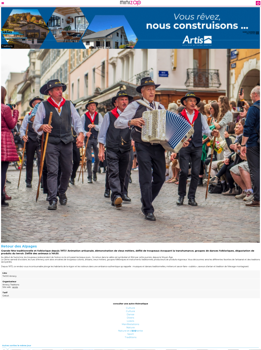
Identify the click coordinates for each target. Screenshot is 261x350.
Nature (130, 341)
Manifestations (130, 336)
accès (15, 287)
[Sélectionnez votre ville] (258, 3)
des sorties (249, 32)
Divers (130, 325)
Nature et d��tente (130, 347)
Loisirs (130, 330)
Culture (130, 308)
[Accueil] (130, 3)
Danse (130, 319)
